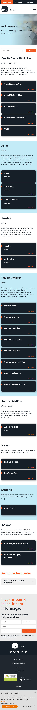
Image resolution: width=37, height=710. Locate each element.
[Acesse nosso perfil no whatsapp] (22, 652)
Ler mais (3, 701)
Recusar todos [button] (27, 706)
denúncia (18, 667)
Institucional (18, 2)
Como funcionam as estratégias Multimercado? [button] (14, 582)
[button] (18, 703)
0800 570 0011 (21, 663)
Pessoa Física (7, 2)
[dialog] (18, 700)
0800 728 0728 (19, 659)
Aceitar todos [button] (10, 706)
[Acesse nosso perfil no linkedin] (26, 652)
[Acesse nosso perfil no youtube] (14, 652)
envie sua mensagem (18, 671)
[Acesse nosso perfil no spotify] (18, 652)
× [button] (35, 692)
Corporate (30, 2)
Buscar (31, 50)
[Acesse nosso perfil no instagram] (11, 652)
